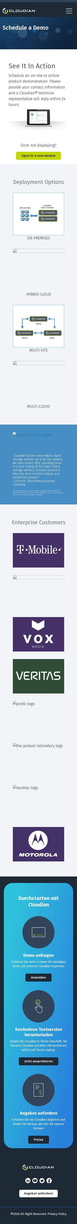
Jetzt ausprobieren (38, 1061)
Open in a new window (38, 156)
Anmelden (38, 977)
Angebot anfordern (38, 1193)
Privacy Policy (57, 1214)
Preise (38, 1140)
